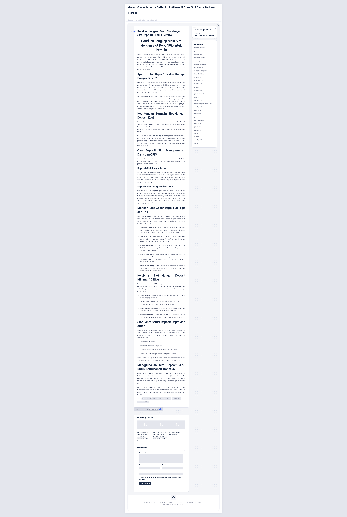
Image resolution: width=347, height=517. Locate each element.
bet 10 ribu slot (146, 398)
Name (141, 465)
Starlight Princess (199, 74)
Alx (183, 504)
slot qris (196, 136)
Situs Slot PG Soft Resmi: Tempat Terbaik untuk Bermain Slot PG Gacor (143, 436)
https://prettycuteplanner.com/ (203, 103)
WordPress (173, 504)
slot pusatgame (158, 136)
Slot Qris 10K (198, 84)
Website (141, 471)
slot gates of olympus (200, 70)
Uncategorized (153, 409)
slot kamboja (198, 54)
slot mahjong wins (199, 61)
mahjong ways (198, 67)
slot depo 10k (165, 230)
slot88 (196, 133)
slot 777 (196, 97)
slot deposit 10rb (143, 402)
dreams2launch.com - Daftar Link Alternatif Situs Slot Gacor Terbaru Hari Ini (171, 10)
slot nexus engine (199, 57)
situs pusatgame (199, 120)
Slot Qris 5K (197, 87)
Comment (142, 453)
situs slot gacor (157, 398)
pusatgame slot (199, 94)
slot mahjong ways (199, 47)
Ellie (147, 409)
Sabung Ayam (198, 90)
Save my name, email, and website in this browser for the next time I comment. (160, 478)
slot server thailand (200, 64)
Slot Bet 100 (197, 77)
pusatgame (197, 51)
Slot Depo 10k (198, 80)
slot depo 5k (198, 100)
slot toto (196, 143)
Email (164, 465)
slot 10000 (167, 398)
